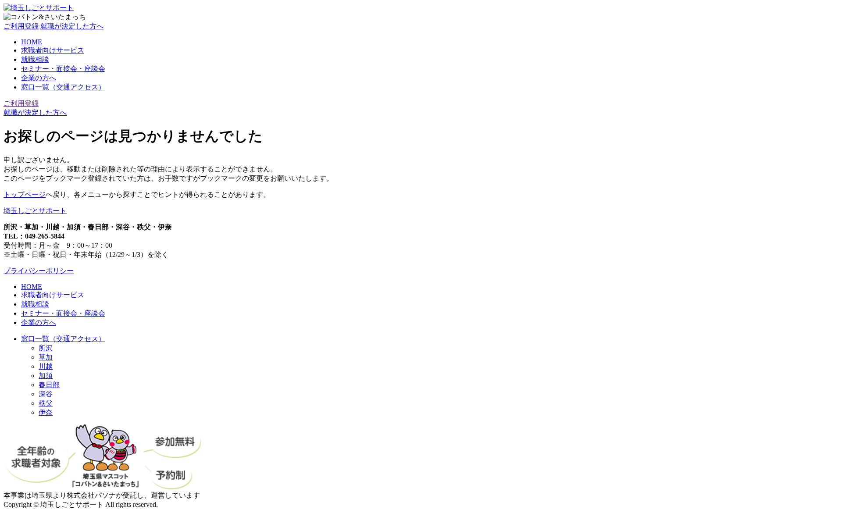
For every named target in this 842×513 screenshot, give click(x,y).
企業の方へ (38, 78)
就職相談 (35, 59)
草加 (46, 357)
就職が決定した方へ (71, 26)
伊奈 (46, 412)
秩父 (46, 403)
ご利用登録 (21, 26)
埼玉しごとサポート (35, 210)
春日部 (49, 384)
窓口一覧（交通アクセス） (63, 87)
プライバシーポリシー (39, 270)
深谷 (46, 394)
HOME (31, 42)
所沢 (46, 348)
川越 (46, 366)
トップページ (25, 194)
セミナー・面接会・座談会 (63, 68)
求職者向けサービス (52, 50)
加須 (46, 375)
